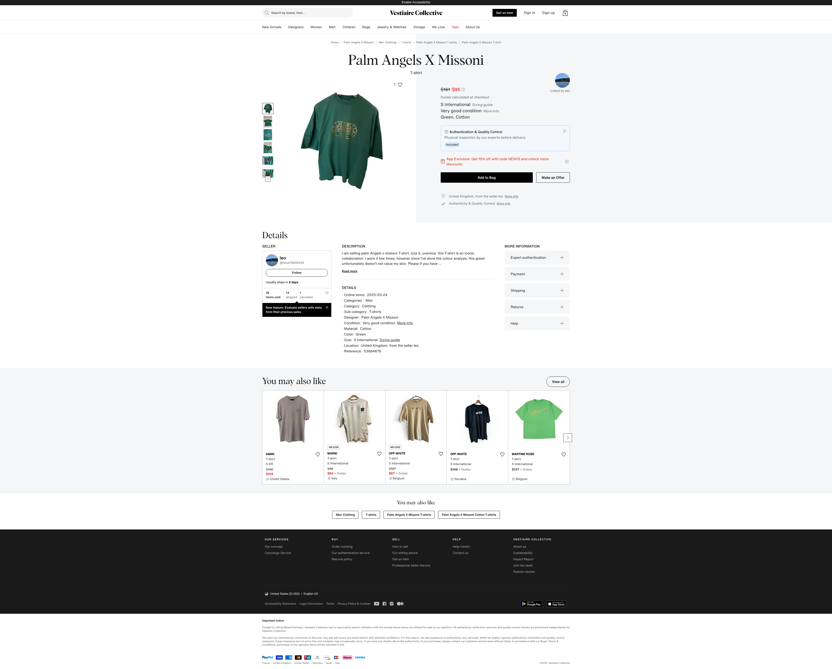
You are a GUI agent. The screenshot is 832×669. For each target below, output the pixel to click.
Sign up (548, 12)
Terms (330, 604)
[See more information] (567, 161)
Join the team (523, 565)
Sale (455, 27)
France (266, 663)
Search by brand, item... (288, 12)
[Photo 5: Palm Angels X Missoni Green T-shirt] (267, 160)
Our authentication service (351, 553)
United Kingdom (282, 663)
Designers (296, 27)
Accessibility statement (280, 604)
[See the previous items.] (268, 103)
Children (349, 27)
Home (335, 42)
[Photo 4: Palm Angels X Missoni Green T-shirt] (267, 147)
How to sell (400, 546)
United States (302, 663)
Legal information (311, 604)
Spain (329, 663)
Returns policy (342, 559)
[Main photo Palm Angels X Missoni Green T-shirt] (267, 108)
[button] (565, 13)
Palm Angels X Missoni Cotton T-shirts (469, 515)
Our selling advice (405, 553)
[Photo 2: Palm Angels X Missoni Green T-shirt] (267, 121)
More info (491, 111)
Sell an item (504, 12)
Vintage (419, 27)
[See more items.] (268, 178)
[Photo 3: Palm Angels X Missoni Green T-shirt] (267, 134)
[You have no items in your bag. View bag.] (565, 13)
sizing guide (482, 104)
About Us (473, 27)
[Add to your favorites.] (317, 454)
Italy (337, 663)
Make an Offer (553, 177)
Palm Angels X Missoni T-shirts (436, 42)
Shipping (518, 290)
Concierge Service (278, 553)
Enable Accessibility (416, 2)
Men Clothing (387, 42)
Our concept (274, 546)
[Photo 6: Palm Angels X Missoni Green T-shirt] (267, 173)
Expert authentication (528, 257)
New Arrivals (271, 27)
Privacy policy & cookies (354, 604)
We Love (438, 27)
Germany (317, 663)
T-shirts (406, 42)
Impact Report (523, 559)
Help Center (461, 546)
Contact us (460, 553)
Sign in (529, 12)
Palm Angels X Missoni (359, 42)
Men (332, 27)
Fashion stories (524, 572)
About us (519, 546)
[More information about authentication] (564, 130)
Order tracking (342, 546)
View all (558, 381)
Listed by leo (560, 91)
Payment (518, 274)
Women (316, 27)
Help (514, 323)
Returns (517, 306)
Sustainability (523, 553)
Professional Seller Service (411, 565)
